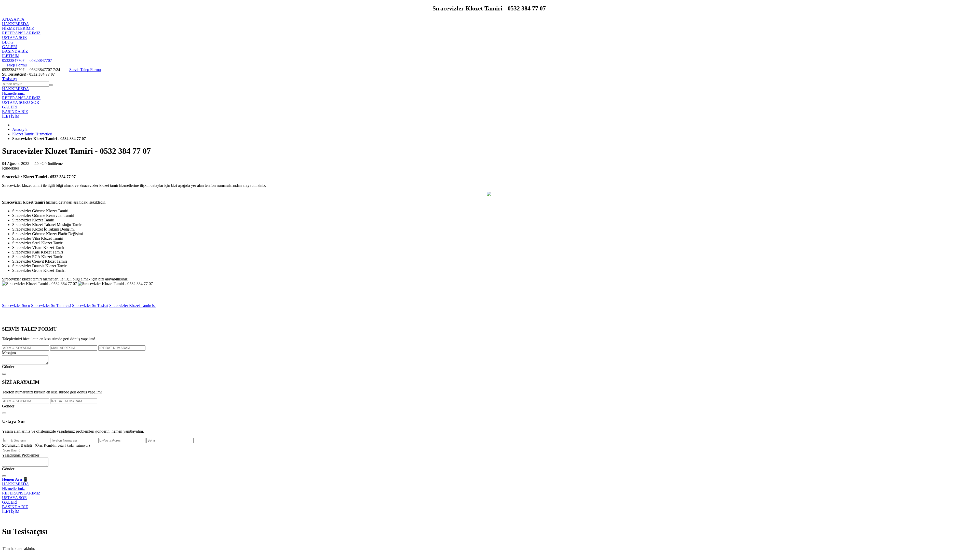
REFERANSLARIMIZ (21, 33)
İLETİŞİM (10, 56)
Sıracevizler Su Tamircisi (51, 305)
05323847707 (13, 60)
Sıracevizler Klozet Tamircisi (132, 305)
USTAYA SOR (14, 37)
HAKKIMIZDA (15, 24)
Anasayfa (20, 129)
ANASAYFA (13, 19)
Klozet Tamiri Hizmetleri (32, 134)
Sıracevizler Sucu (16, 305)
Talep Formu (16, 65)
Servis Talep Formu (85, 69)
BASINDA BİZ (15, 51)
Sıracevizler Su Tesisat (90, 305)
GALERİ (9, 47)
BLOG (7, 42)
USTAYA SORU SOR (20, 102)
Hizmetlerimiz (18, 28)
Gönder (8, 366)
